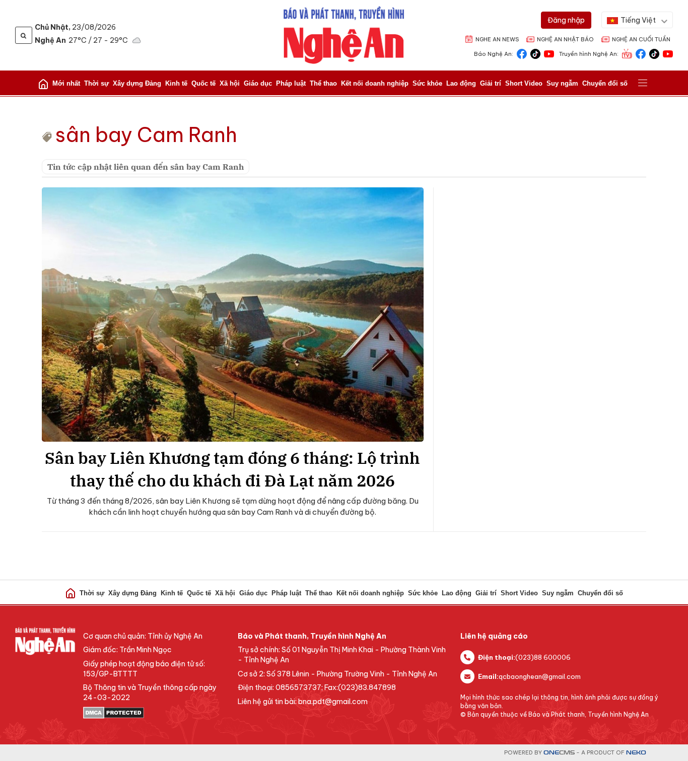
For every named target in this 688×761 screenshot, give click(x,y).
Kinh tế (176, 83)
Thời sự (96, 83)
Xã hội (230, 83)
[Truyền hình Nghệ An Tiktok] (654, 53)
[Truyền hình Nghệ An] (627, 53)
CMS (559, 752)
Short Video (523, 83)
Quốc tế (203, 83)
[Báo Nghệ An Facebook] (522, 53)
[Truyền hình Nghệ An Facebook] (641, 53)
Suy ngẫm (562, 83)
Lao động (461, 83)
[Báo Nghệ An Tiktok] (535, 53)
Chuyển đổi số (605, 83)
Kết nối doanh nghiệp (374, 83)
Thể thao (323, 83)
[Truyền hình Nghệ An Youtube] (668, 53)
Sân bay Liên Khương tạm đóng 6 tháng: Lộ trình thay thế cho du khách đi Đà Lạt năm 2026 (232, 469)
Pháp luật (291, 83)
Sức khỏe (427, 83)
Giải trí (490, 83)
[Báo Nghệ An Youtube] (549, 53)
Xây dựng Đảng (137, 83)
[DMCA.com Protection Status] (155, 713)
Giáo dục (258, 83)
